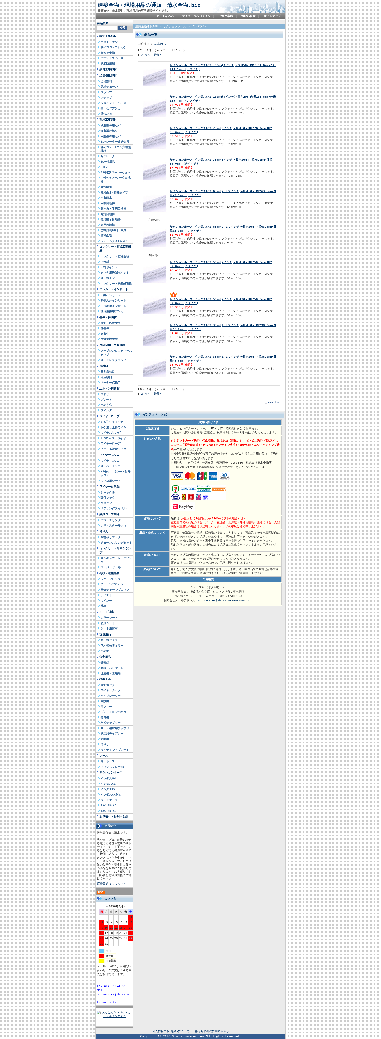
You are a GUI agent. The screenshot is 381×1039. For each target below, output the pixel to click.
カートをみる (165, 16)
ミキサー (106, 744)
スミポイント (109, 278)
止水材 (105, 262)
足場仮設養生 (109, 339)
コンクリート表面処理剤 (116, 283)
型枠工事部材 (108, 119)
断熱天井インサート (113, 300)
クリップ (106, 503)
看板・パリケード (112, 668)
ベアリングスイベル (113, 508)
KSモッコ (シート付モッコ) (116, 473)
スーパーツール (111, 567)
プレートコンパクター (115, 712)
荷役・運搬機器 (109, 573)
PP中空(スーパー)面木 (116, 172)
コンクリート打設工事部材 (115, 248)
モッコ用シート (111, 480)
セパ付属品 (108, 161)
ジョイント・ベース (113, 103)
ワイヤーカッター (112, 690)
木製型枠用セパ (111, 136)
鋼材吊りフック (111, 537)
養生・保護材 (108, 317)
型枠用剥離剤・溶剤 (113, 230)
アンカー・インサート (113, 289)
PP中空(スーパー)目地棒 (116, 179)
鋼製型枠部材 (109, 130)
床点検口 (106, 377)
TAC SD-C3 (108, 805)
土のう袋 (106, 405)
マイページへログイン (196, 16)
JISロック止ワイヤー (115, 438)
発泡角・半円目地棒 (113, 208)
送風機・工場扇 (111, 673)
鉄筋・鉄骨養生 (111, 323)
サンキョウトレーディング (116, 559)
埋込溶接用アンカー (113, 311)
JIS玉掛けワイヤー (113, 422)
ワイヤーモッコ (109, 454)
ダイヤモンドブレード (115, 749)
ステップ (106, 97)
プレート (106, 399)
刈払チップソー (111, 722)
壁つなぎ (106, 113)
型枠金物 (106, 235)
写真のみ (160, 43)
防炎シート (108, 623)
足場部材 (106, 81)
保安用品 (105, 656)
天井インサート (111, 295)
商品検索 (102, 23)
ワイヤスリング (111, 432)
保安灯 (105, 662)
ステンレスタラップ (113, 360)
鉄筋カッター (109, 685)
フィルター (108, 410)
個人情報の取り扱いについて (170, 1031)
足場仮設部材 (108, 75)
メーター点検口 (111, 382)
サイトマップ (272, 16)
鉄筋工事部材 (108, 36)
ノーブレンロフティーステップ (116, 352)
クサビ (105, 394)
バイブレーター (111, 695)
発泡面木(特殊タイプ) (115, 192)
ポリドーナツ (109, 42)
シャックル (108, 492)
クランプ (106, 92)
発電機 (105, 717)
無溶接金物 (108, 52)
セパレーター (109, 156)
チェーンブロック (112, 584)
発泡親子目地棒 (111, 219)
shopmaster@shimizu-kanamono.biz (225, 600)
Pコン (104, 167)
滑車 (103, 606)
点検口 (103, 366)
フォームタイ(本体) (114, 241)
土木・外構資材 (109, 388)
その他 (105, 650)
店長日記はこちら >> (111, 883)
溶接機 (105, 701)
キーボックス (109, 640)
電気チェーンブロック (115, 589)
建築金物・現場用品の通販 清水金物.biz (149, 5)
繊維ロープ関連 (109, 514)
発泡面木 (106, 187)
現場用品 (105, 634)
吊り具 (103, 531)
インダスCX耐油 (111, 794)
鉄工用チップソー (112, 733)
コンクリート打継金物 (115, 256)
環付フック (108, 497)
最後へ (158, 54)
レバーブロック (111, 579)
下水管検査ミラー (112, 645)
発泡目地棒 (108, 214)
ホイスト (106, 595)
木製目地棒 (108, 203)
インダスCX (108, 789)
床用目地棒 (108, 225)
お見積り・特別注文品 (113, 816)
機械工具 (105, 679)
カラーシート (109, 617)
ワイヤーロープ (109, 416)
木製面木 (106, 197)
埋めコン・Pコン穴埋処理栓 (116, 148)
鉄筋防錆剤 (108, 63)
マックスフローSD (112, 766)
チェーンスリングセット (116, 542)
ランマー (106, 706)
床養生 (105, 333)
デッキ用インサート (113, 306)
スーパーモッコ (111, 466)
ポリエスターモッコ (113, 525)
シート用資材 (109, 628)
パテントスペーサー (113, 58)
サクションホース (110, 772)
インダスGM (108, 778)
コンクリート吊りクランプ (115, 550)
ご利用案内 (226, 16)
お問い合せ (248, 16)
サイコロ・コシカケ (113, 47)
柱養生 (105, 328)
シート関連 (106, 611)
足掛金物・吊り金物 (112, 345)
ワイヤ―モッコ (110, 460)
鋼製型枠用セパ (111, 125)
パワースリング (111, 520)
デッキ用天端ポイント (115, 272)
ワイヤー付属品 (109, 486)
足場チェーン (109, 86)
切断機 (105, 739)
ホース (103, 755)
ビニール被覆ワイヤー (115, 449)
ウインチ (106, 600)
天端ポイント (109, 267)
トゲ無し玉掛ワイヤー (115, 427)
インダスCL (108, 783)
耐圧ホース (108, 761)
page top (273, 402)
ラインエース (109, 800)
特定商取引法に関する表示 (212, 1031)
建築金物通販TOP (146, 26)
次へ (147, 54)
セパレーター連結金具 (115, 141)
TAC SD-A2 (108, 810)
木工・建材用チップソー (116, 728)
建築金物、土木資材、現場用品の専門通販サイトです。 (134, 10)
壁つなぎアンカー (112, 108)
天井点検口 (108, 371)
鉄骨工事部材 (108, 69)
